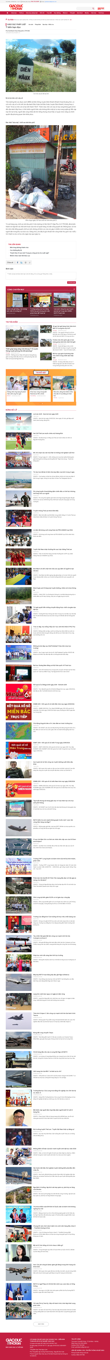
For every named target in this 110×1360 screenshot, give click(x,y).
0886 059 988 (80, 1355)
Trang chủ (7, 13)
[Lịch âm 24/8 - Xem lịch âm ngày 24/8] (19, 421)
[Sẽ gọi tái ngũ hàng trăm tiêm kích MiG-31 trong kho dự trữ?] (46, 329)
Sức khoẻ (80, 13)
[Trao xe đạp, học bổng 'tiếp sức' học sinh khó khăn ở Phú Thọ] (19, 634)
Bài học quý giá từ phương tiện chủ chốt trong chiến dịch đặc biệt (63, 356)
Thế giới (72, 13)
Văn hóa (93, 13)
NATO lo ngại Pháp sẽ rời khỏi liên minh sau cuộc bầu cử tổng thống (54, 1285)
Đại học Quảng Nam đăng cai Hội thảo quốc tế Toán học (52, 665)
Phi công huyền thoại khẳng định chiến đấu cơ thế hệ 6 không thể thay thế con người (54, 492)
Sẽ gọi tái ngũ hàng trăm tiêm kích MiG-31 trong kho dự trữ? (64, 327)
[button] (39, 403)
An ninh (31, 24)
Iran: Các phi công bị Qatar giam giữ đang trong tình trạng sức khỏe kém (54, 1266)
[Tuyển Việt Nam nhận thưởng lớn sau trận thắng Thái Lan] (19, 557)
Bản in (25, 262)
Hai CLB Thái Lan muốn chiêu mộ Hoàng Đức (48, 433)
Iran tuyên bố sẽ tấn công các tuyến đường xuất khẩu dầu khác (53, 763)
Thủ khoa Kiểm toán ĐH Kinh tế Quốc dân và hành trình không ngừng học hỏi (54, 1208)
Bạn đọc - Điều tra (48, 24)
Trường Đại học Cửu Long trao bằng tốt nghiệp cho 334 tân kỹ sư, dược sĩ (54, 1092)
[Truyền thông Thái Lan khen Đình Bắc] (19, 518)
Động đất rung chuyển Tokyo (43, 1033)
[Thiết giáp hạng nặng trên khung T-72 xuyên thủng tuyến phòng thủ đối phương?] (22, 336)
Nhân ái (65, 13)
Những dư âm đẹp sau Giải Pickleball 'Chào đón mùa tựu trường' (52, 647)
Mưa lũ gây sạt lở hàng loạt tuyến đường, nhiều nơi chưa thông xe (54, 589)
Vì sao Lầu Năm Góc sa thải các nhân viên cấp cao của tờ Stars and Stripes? (63, 394)
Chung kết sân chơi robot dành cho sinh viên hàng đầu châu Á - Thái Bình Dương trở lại (54, 1227)
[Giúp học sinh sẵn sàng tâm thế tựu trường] (41, 383)
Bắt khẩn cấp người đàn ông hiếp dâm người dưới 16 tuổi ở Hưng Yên (53, 1111)
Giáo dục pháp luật (32, 13)
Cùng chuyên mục (15, 290)
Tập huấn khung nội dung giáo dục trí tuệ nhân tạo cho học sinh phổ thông (53, 802)
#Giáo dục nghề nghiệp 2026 (21, 19)
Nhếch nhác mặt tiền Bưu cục (20, 256)
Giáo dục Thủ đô (101, 8)
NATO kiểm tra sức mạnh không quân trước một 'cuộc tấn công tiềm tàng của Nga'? (53, 821)
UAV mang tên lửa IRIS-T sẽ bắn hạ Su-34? (47, 1071)
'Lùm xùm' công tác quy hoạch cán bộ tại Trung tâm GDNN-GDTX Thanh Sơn (18, 311)
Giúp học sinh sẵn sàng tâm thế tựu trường (40, 393)
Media (87, 13)
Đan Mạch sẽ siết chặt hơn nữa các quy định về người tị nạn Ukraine (53, 570)
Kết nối (42, 13)
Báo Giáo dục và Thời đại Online (16, 7)
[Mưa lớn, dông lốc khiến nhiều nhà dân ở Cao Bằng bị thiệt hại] (17, 383)
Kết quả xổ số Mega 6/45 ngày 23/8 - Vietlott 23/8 (50, 685)
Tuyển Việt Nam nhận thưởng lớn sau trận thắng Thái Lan (52, 549)
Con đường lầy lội (16, 250)
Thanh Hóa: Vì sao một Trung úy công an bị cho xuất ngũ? (29, 253)
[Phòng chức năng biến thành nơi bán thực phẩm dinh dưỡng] (42, 300)
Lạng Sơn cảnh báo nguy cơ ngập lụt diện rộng (49, 994)
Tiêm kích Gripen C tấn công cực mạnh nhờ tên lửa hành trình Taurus (54, 1014)
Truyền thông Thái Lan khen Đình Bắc (46, 511)
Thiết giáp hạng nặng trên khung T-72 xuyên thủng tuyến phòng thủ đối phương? (22, 350)
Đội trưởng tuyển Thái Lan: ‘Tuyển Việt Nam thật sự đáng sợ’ (54, 1129)
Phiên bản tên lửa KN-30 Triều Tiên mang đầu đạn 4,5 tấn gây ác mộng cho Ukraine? (54, 879)
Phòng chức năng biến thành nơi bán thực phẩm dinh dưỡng (42, 310)
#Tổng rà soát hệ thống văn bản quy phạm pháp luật (42, 19)
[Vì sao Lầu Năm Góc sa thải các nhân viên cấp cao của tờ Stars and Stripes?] (64, 383)
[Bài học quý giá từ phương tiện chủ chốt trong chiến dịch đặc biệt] (46, 356)
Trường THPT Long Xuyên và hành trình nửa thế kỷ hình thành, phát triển (54, 860)
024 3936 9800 (82, 1343)
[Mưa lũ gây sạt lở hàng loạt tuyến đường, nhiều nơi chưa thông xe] (19, 595)
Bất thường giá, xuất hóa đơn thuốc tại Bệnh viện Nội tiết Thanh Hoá (64, 311)
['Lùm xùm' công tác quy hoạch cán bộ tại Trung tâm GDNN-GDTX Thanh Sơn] (18, 300)
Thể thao (101, 13)
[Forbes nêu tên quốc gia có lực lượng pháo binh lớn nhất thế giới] (46, 343)
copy (30, 262)
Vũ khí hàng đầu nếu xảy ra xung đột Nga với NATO (50, 1052)
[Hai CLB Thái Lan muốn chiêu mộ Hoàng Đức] (19, 441)
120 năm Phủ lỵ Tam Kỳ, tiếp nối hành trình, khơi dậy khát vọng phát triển (54, 1304)
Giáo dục (14, 13)
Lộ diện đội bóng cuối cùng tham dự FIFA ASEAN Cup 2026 (53, 530)
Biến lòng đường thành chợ (19, 247)
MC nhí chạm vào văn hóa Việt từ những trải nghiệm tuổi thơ (53, 453)
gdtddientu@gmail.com (50, 1)
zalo (21, 262)
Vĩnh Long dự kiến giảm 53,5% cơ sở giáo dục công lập (51, 897)
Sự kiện (11, 20)
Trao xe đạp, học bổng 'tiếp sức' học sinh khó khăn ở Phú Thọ (54, 627)
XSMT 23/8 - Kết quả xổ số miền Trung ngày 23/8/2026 (51, 743)
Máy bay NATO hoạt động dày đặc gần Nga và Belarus (51, 975)
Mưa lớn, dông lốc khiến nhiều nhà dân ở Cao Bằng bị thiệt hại (17, 394)
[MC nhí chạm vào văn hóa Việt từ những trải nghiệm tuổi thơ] (19, 460)
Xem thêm (41, 1324)
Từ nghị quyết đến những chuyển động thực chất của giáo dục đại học (54, 608)
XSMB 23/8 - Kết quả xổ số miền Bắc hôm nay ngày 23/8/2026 (53, 704)
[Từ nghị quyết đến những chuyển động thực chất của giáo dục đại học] (19, 615)
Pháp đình (38, 24)
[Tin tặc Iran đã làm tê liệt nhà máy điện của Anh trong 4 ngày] (19, 479)
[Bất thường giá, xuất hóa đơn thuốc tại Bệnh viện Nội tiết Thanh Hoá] (65, 300)
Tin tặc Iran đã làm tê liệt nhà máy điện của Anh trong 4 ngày (53, 472)
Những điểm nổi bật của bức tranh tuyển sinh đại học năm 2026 (54, 1149)
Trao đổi (49, 13)
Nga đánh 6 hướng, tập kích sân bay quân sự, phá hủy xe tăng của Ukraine (54, 1188)
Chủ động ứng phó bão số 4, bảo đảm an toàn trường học (53, 723)
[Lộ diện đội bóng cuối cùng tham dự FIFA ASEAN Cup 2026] (19, 537)
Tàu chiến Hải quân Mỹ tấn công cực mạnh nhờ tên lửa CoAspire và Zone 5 (51, 937)
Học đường (57, 13)
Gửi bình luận (71, 282)
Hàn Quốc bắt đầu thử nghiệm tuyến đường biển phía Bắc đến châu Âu (54, 1169)
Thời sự (21, 13)
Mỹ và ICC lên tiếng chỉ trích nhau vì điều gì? (48, 1245)
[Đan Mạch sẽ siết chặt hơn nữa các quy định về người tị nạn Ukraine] (19, 576)
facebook (17, 262)
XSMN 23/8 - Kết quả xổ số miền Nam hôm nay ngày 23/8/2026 (54, 781)
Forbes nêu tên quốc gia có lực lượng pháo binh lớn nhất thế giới (64, 341)
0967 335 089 (80, 1345)
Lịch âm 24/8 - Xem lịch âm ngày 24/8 (45, 414)
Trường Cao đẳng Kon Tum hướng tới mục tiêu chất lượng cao (54, 917)
